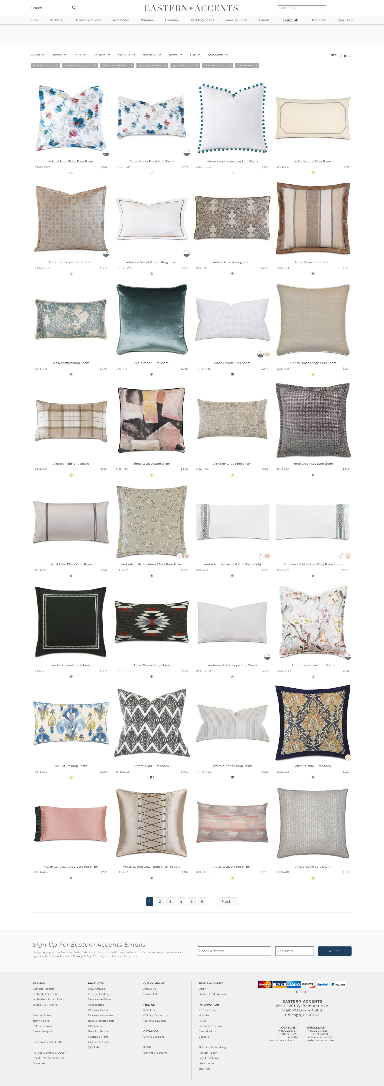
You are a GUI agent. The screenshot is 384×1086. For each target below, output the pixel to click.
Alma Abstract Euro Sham (151, 463)
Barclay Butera (42, 1015)
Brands (264, 20)
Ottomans (95, 1026)
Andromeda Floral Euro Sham (313, 665)
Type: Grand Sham (215, 65)
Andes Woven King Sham (151, 665)
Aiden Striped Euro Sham (313, 262)
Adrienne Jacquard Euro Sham (71, 262)
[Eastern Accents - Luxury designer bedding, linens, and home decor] (191, 8)
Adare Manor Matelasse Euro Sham (232, 161)
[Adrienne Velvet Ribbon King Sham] (151, 257)
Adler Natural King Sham (313, 161)
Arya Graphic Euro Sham (313, 866)
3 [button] (170, 901)
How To (204, 1015)
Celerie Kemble (43, 1026)
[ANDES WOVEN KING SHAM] (151, 660)
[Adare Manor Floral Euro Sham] (71, 156)
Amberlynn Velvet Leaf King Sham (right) (313, 564)
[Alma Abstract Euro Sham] (151, 458)
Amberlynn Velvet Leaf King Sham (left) (232, 564)
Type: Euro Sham (43, 65)
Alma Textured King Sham (232, 463)
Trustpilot (302, 992)
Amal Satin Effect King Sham (71, 564)
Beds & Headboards (101, 1020)
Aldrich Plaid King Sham (71, 463)
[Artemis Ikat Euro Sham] (151, 761)
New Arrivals (96, 988)
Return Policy (208, 1052)
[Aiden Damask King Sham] (232, 257)
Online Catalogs (153, 1036)
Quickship (345, 20)
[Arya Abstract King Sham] (232, 861)
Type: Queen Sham (150, 65)
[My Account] (348, 8)
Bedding (56, 20)
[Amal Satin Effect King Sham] (71, 559)
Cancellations (208, 1031)
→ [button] (228, 901)
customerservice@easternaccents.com (320, 1038)
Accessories (121, 20)
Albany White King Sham (232, 363)
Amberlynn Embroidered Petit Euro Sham (151, 564)
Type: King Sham (183, 65)
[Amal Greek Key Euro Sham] (313, 458)
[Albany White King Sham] (232, 358)
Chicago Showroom (156, 1015)
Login (202, 988)
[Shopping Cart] (352, 8)
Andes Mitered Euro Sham (71, 665)
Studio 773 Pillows (45, 1004)
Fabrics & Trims (236, 20)
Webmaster (206, 1063)
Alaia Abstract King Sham (71, 363)
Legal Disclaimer (210, 1058)
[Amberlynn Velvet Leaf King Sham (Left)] (232, 559)
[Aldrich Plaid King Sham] (71, 458)
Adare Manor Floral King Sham (152, 161)
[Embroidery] (180, 558)
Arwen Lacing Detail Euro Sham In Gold (151, 866)
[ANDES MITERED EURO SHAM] (71, 660)
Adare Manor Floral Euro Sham (71, 161)
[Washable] (106, 155)
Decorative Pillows (87, 20)
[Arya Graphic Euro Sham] (313, 861)
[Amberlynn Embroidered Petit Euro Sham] (151, 559)
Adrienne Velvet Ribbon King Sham (151, 262)
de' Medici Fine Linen (46, 994)
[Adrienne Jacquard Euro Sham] (71, 257)
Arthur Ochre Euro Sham (313, 766)
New (34, 20)
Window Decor (98, 1010)
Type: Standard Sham (115, 65)
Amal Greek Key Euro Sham (313, 463)
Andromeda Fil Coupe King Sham (232, 665)
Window (147, 20)
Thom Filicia (41, 1020)
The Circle (319, 20)
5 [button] (192, 901)
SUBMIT (335, 951)
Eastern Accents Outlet (48, 1042)
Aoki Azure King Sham (71, 766)
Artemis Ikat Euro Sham (151, 766)
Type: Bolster (245, 65)
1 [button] (149, 901)
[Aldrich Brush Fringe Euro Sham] (313, 358)
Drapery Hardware (100, 1015)
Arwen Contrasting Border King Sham (71, 866)
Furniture (172, 20)
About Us (149, 988)
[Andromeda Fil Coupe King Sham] (232, 660)
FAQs (202, 1020)
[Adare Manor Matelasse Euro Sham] (232, 156)
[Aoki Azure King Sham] (71, 761)
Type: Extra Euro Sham (77, 65)
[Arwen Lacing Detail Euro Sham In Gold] (151, 861)
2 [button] (160, 901)
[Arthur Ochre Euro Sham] (313, 761)
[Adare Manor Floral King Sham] (151, 156)
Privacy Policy (82, 956)
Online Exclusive (99, 1042)
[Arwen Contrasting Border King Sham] (71, 861)
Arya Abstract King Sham (232, 866)
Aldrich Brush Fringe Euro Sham (313, 363)
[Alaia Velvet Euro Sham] (151, 358)
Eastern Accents (43, 988)
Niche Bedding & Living (48, 999)
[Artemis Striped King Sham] (232, 761)
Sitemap (204, 1068)
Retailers (149, 1010)
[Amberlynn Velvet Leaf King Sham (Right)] (313, 559)
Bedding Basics (202, 20)
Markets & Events (154, 1020)
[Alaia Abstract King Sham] (71, 358)
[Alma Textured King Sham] (232, 458)
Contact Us (150, 994)
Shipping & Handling (212, 1047)
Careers (204, 1036)
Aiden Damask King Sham (232, 262)
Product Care (208, 1010)
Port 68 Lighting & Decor (49, 1052)
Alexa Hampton (43, 1031)
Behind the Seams (155, 1052)
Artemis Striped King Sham (232, 766)
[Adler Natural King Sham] (313, 156)
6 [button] (202, 901)
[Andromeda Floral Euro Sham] (313, 660)
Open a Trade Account (214, 994)
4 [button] (181, 901)
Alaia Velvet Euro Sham (152, 363)
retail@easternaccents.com (284, 1038)
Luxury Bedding (98, 994)
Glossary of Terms (210, 1026)
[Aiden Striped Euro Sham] (313, 257)
